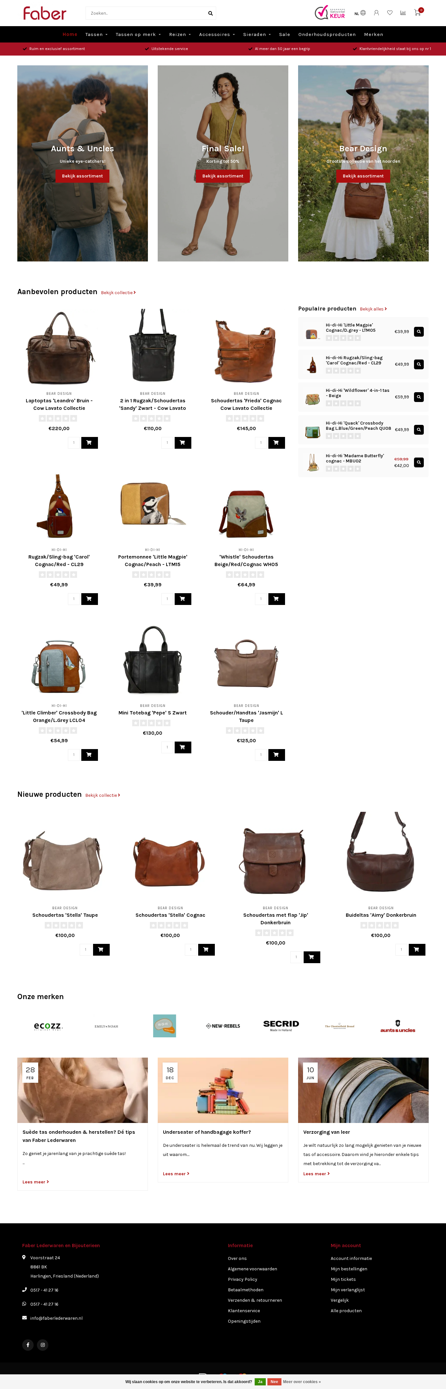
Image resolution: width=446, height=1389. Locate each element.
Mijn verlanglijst (348, 1290)
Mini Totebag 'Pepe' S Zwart (153, 713)
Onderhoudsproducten (327, 34)
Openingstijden (244, 1321)
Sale (284, 34)
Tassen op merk (136, 34)
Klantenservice (244, 1311)
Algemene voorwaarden (252, 1269)
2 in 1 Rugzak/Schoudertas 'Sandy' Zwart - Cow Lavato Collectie (152, 408)
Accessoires (214, 34)
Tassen (94, 34)
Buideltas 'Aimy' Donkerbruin (381, 915)
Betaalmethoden (245, 1290)
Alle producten (346, 1311)
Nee (274, 1382)
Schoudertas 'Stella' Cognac (170, 915)
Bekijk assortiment (82, 176)
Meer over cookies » (302, 1382)
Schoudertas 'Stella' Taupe (65, 915)
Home (70, 34)
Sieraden (254, 34)
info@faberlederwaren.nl (56, 1318)
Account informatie (351, 1258)
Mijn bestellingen (349, 1269)
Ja (260, 1382)
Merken (373, 34)
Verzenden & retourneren (255, 1300)
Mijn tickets (343, 1279)
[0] (417, 14)
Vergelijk (340, 1300)
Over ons (237, 1258)
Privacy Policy (242, 1279)
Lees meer (35, 1182)
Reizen (177, 34)
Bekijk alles (372, 309)
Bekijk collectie (117, 292)
